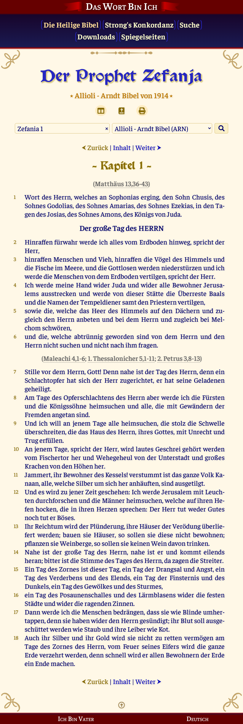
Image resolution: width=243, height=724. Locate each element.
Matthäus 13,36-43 (121, 183)
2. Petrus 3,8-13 (178, 358)
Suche (189, 24)
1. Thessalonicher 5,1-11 (121, 358)
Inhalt (122, 147)
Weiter (148, 147)
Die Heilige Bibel (71, 24)
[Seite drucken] (142, 110)
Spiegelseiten (143, 36)
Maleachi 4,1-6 (64, 358)
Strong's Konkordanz (139, 24)
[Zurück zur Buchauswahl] (121, 110)
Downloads (96, 36)
